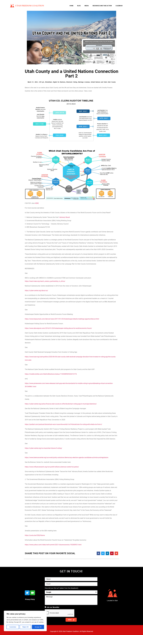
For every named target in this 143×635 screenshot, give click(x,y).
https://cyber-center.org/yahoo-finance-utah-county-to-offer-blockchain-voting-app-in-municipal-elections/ (61, 404)
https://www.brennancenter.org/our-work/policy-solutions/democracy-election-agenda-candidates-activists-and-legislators (66, 457)
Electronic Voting (71, 82)
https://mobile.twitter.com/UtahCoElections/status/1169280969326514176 (51, 374)
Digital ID (56, 82)
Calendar (119, 5)
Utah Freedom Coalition (29, 5)
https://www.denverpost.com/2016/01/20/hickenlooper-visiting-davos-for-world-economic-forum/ (58, 328)
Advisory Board (64, 217)
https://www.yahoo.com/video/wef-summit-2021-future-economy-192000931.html (53, 545)
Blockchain (48, 82)
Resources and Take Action (102, 5)
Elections (62, 82)
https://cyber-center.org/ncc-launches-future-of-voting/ (43, 448)
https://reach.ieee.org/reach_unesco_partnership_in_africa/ (45, 281)
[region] (25, 621)
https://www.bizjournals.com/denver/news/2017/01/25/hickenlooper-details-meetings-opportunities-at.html (62, 319)
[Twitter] (27, 592)
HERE (37, 203)
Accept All (38, 627)
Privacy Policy (30, 599)
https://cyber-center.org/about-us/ (36, 290)
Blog (79, 5)
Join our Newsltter (52, 607)
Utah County (112, 82)
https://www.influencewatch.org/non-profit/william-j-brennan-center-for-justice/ (52, 467)
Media (87, 5)
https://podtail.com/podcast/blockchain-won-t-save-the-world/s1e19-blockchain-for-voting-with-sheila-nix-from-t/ (63, 424)
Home (71, 5)
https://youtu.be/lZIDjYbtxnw (35, 535)
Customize (12, 627)
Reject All (25, 627)
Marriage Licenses (84, 82)
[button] (98, 553)
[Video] (32, 592)
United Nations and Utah (99, 82)
